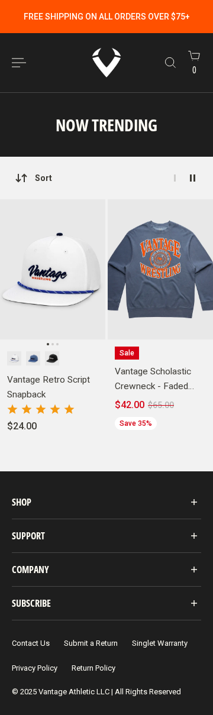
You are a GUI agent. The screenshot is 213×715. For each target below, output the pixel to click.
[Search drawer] (170, 63)
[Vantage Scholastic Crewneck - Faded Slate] (160, 269)
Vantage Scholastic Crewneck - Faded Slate (153, 379)
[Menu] (19, 63)
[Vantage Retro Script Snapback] (52, 269)
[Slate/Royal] (33, 358)
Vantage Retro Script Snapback (48, 386)
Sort (43, 178)
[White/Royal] (14, 358)
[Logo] (106, 62)
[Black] (52, 358)
